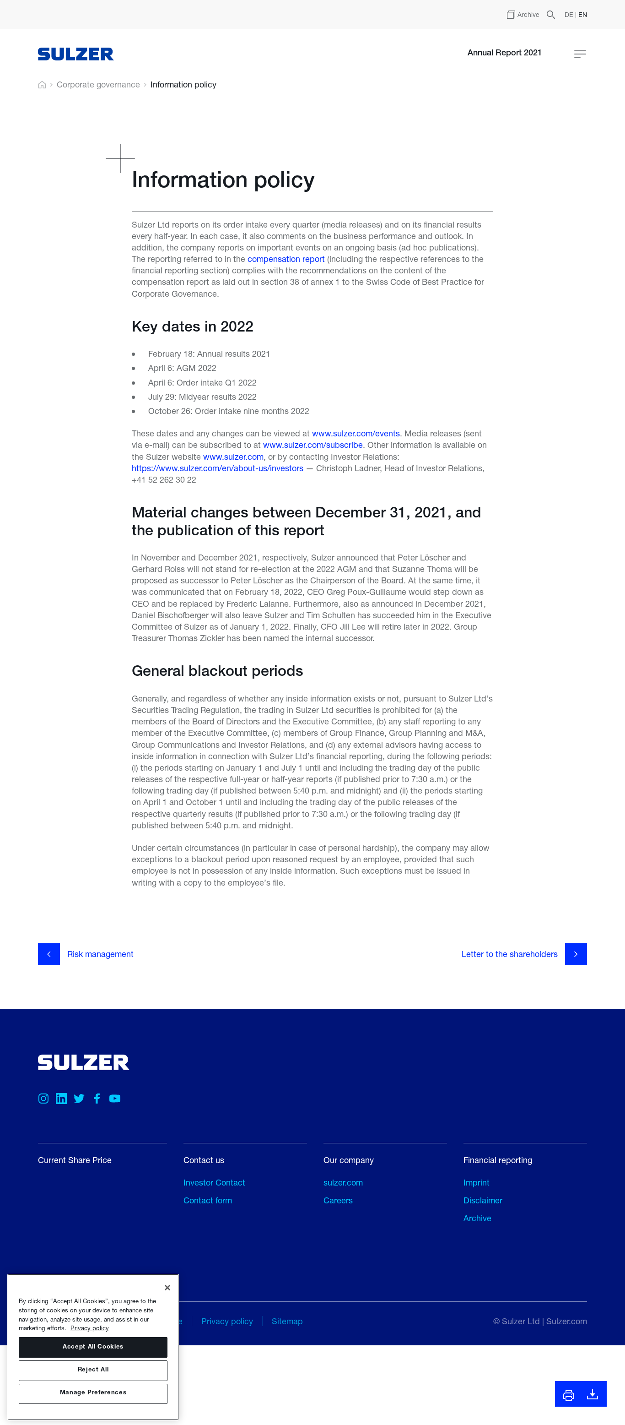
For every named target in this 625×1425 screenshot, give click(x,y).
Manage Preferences (93, 1394)
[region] (93, 1347)
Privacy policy (89, 1328)
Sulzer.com (566, 1321)
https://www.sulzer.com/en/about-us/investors (217, 468)
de (570, 14)
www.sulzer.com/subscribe (313, 445)
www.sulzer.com (233, 456)
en (582, 14)
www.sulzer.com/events (356, 433)
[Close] (167, 1288)
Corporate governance (98, 84)
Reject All (93, 1370)
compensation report (286, 259)
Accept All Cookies (93, 1347)
